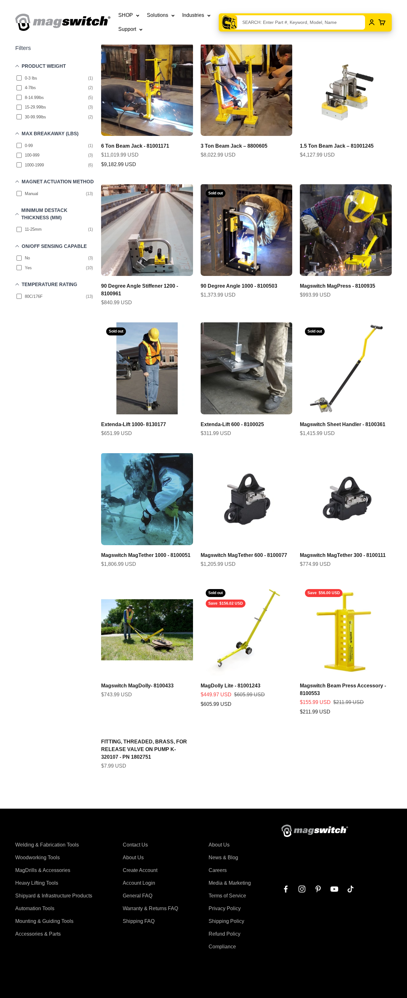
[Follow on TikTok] (350, 889)
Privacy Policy (225, 908)
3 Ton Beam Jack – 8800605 (234, 146)
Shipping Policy (226, 921)
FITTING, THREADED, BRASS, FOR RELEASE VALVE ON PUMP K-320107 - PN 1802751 (144, 749)
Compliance (222, 946)
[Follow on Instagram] (302, 889)
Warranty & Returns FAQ (150, 908)
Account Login (139, 883)
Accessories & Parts (38, 934)
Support (127, 29)
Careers (218, 870)
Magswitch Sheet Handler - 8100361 (342, 424)
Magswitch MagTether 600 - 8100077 (244, 555)
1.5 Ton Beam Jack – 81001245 (337, 146)
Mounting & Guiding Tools (44, 921)
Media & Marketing (230, 883)
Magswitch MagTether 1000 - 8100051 (145, 555)
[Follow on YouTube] (334, 889)
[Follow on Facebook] (285, 889)
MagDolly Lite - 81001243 (230, 685)
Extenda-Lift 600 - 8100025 (232, 424)
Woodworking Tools (37, 857)
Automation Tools (34, 908)
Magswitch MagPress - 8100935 (337, 286)
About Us (133, 857)
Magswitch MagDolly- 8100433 (137, 685)
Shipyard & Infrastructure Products (53, 895)
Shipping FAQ (139, 921)
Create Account (140, 870)
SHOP (125, 15)
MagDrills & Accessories (42, 870)
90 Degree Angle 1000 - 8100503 (239, 286)
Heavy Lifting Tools (36, 883)
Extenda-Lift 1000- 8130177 (133, 424)
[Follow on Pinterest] (318, 889)
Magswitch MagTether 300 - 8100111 (343, 555)
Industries (193, 15)
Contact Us (135, 844)
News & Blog (223, 857)
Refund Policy (224, 934)
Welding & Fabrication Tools (47, 844)
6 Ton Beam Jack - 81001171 (135, 146)
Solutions (157, 15)
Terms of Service (227, 895)
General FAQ (137, 895)
